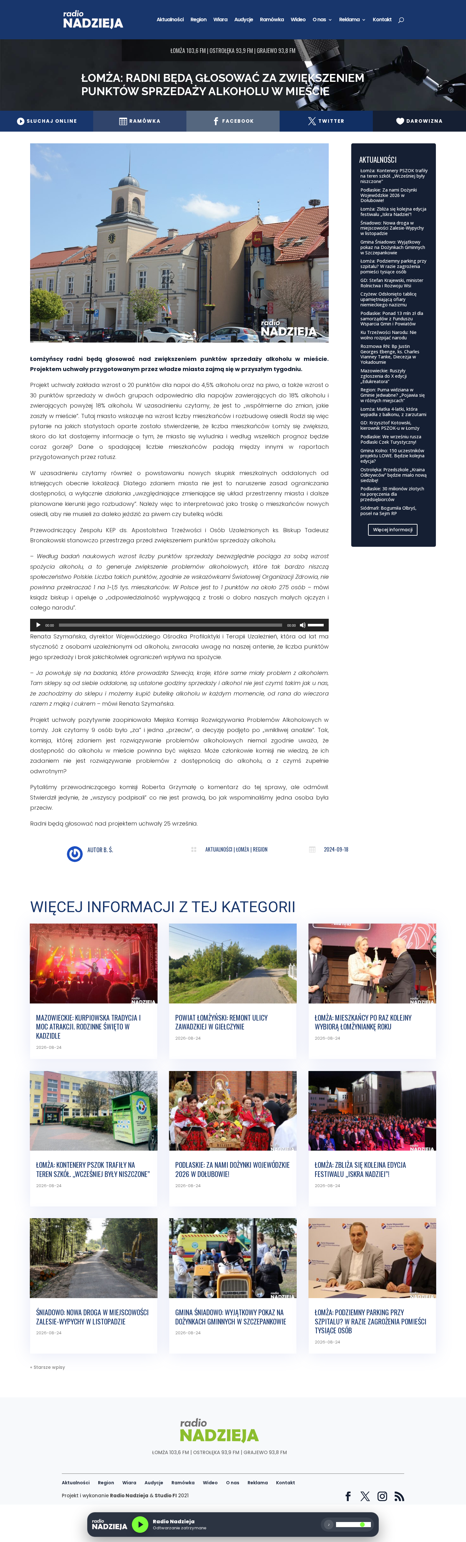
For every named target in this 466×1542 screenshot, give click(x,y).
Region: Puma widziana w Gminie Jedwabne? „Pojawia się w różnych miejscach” (392, 395)
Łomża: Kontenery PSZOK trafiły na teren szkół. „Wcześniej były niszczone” (394, 175)
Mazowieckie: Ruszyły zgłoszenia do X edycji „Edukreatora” (383, 376)
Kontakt (382, 20)
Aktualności (170, 20)
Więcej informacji (392, 529)
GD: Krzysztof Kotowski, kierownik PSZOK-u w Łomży (389, 425)
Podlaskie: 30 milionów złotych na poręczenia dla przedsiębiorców (392, 494)
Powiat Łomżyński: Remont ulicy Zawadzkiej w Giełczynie (221, 1022)
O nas (319, 20)
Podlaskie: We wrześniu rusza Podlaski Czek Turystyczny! (390, 439)
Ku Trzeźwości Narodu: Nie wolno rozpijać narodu (388, 335)
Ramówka (272, 20)
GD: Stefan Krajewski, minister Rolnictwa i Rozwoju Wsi (391, 283)
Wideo (298, 20)
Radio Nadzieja (129, 1495)
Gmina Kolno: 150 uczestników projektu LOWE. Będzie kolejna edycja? (392, 456)
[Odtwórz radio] (140, 1524)
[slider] (317, 624)
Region (198, 20)
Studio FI (166, 1495)
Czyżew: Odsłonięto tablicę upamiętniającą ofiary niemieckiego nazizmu (388, 299)
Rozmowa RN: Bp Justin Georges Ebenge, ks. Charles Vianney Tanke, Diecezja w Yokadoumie (389, 354)
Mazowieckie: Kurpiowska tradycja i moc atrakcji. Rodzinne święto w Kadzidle (88, 1026)
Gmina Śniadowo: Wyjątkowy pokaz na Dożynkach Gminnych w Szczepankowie (392, 247)
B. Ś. (108, 850)
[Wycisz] (303, 625)
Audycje (243, 20)
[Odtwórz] (38, 625)
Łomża (242, 849)
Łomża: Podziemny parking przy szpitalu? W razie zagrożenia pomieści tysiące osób (393, 266)
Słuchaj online (46, 121)
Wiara (220, 20)
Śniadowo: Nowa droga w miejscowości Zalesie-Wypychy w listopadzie (392, 228)
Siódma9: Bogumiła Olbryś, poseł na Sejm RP (388, 510)
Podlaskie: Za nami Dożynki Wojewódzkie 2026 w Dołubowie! (388, 195)
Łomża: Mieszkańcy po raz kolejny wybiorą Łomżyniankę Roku (363, 1022)
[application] (179, 625)
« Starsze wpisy (47, 1367)
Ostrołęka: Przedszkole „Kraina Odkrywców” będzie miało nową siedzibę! (393, 475)
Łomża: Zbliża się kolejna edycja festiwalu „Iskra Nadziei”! (393, 211)
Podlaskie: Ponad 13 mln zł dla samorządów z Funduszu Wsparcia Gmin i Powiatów (391, 318)
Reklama (349, 20)
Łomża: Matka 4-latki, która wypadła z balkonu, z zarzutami (393, 411)
